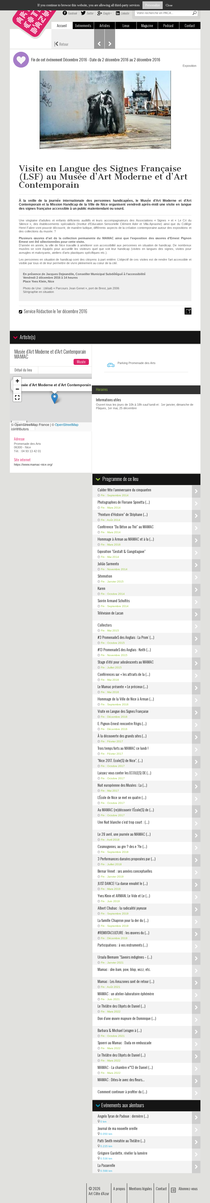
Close (169, 5)
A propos (119, 1188)
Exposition (189, 65)
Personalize (152, 5)
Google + (107, 13)
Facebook (72, 13)
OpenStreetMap (66, 424)
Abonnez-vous (188, 1188)
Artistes (105, 25)
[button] (54, 398)
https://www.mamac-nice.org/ (33, 464)
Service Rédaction (38, 311)
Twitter (89, 13)
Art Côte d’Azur (99, 1193)
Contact (190, 25)
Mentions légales (140, 1188)
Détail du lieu (23, 370)
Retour (61, 43)
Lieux (125, 25)
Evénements (83, 25)
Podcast (168, 25)
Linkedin (125, 13)
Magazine (147, 25)
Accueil (62, 25)
